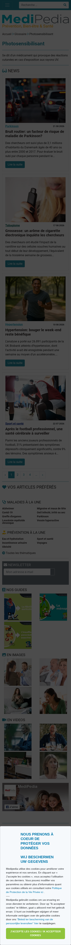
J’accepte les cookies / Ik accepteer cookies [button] (35, 933)
